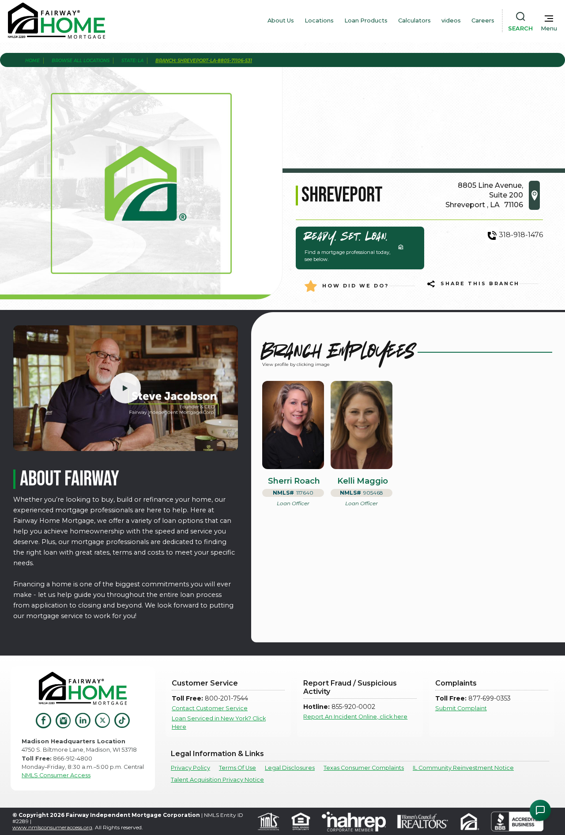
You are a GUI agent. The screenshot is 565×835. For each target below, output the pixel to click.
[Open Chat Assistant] (540, 810)
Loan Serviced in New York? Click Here (219, 722)
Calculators (414, 20)
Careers (482, 20)
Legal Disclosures (290, 767)
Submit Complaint (461, 708)
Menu (549, 28)
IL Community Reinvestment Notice (463, 767)
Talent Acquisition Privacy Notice (217, 779)
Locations (319, 20)
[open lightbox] (125, 388)
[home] (56, 21)
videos (451, 20)
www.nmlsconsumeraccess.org (52, 827)
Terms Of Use (237, 767)
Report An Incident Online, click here (355, 716)
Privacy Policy (190, 767)
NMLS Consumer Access (56, 775)
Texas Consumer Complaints (364, 767)
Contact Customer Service (210, 708)
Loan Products (366, 20)
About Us (280, 20)
